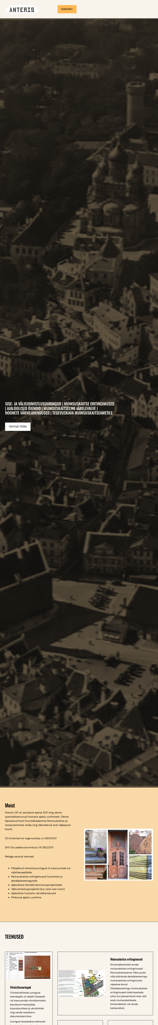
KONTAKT (67, 9)
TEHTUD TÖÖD (18, 426)
